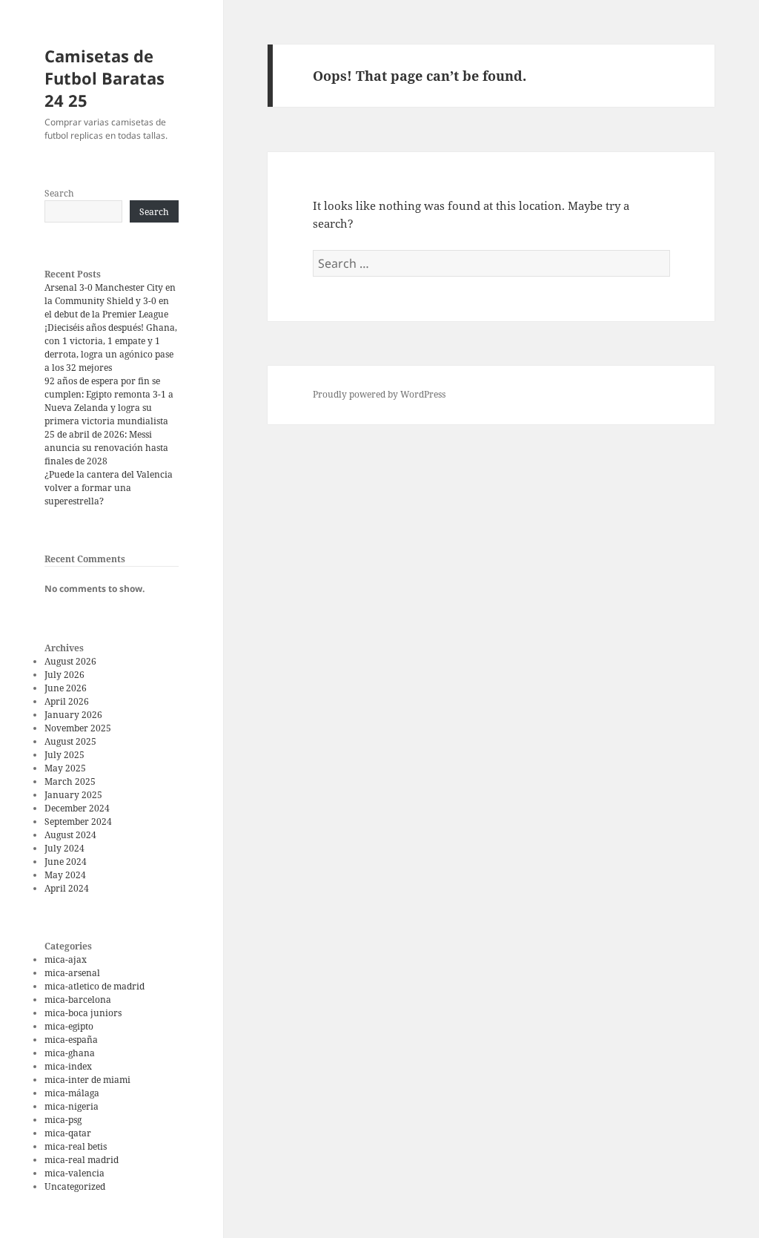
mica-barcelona (77, 999)
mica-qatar (67, 1133)
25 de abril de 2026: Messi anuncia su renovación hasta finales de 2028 (106, 447)
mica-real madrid (81, 1159)
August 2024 (70, 835)
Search (59, 193)
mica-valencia (74, 1173)
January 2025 (73, 794)
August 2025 (70, 741)
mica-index (68, 1066)
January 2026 (73, 714)
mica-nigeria (71, 1106)
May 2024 (65, 875)
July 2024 (64, 848)
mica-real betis (75, 1146)
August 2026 (70, 661)
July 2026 (64, 674)
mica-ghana (69, 1053)
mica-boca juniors (83, 1013)
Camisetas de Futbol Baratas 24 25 (104, 78)
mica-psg (63, 1119)
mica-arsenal (72, 973)
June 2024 (65, 861)
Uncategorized (74, 1186)
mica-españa (71, 1039)
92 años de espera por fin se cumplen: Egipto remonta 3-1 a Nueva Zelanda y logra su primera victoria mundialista (108, 401)
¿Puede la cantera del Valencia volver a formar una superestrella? (108, 487)
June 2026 (65, 688)
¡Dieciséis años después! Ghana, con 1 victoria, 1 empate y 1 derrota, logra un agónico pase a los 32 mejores (110, 347)
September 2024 (78, 821)
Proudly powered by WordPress (379, 394)
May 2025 (65, 768)
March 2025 (70, 781)
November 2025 (77, 728)
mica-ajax (65, 959)
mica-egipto (68, 1026)
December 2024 (77, 808)
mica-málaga (71, 1093)
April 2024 (66, 888)
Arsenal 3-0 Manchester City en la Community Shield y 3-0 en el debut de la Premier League (110, 300)
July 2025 (64, 754)
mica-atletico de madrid (94, 986)
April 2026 (66, 701)
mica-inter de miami (87, 1079)
